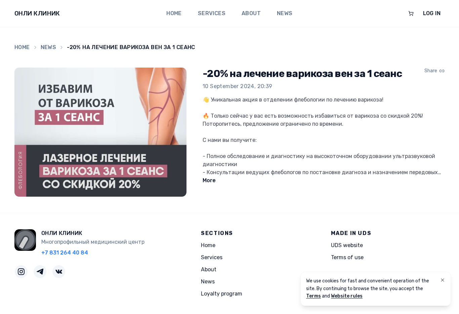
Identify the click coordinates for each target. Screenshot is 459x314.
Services (211, 13)
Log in (432, 13)
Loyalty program (221, 293)
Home (174, 13)
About (251, 13)
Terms (313, 296)
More (209, 180)
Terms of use (347, 257)
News (285, 13)
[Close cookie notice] (443, 280)
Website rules (347, 296)
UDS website (347, 245)
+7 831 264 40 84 (64, 252)
